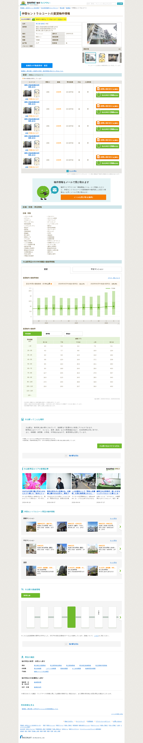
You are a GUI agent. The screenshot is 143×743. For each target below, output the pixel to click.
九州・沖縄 (57, 731)
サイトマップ (80, 721)
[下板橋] (58, 617)
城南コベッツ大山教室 (41, 671)
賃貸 (59, 19)
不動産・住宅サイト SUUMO (29, 8)
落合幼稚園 (37, 668)
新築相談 (48, 729)
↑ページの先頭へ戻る (117, 714)
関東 (29, 731)
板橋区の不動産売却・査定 (37, 65)
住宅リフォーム (30, 729)
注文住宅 (22, 729)
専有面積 (28, 334)
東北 (26, 731)
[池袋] (31, 617)
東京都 (62, 8)
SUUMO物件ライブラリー (49, 8)
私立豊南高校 (70, 665)
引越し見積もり (56, 729)
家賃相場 (75, 725)
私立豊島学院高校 (101, 665)
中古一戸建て (112, 725)
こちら (96, 635)
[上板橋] (112, 617)
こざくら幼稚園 (51, 668)
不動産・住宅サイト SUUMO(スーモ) (30, 725)
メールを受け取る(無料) (83, 197)
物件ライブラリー (74, 729)
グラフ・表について (114, 278)
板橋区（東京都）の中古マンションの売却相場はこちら (40, 709)
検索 (120, 3)
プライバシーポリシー (103, 721)
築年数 (48, 334)
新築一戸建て (104, 725)
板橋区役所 (37, 687)
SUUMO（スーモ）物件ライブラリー (35, 3)
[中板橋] (85, 617)
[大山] (71, 617)
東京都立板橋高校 (85, 665)
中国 (51, 731)
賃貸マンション (50, 725)
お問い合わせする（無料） (107, 89)
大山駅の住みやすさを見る (109, 446)
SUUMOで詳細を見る (107, 95)
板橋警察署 (37, 682)
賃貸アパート (59, 725)
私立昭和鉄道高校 (56, 665)
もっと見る (113, 518)
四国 (48, 731)
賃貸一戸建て (68, 725)
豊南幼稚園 (64, 668)
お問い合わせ (117, 721)
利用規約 (90, 721)
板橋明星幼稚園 (90, 668)
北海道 (22, 731)
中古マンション (95, 725)
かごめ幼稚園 (76, 668)
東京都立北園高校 (40, 665)
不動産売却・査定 (40, 729)
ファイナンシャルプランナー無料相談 (90, 729)
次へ (120, 617)
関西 (45, 731)
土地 (118, 725)
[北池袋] (44, 617)
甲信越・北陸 (35, 731)
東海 (41, 731)
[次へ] (120, 526)
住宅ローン (65, 729)
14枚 (26, 99)
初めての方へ (69, 721)
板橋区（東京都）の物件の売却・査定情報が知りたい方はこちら (42, 71)
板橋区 (68, 8)
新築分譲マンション (84, 725)
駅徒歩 (68, 334)
